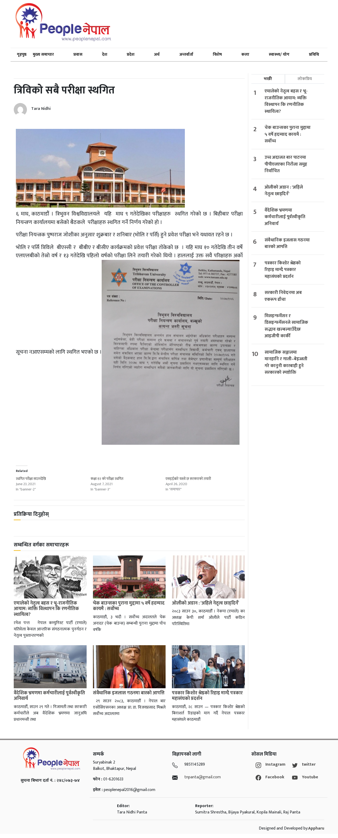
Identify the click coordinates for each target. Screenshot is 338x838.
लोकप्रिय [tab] (305, 78)
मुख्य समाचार (43, 54)
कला (245, 54)
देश (104, 54)
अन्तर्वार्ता (186, 54)
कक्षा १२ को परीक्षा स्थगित (107, 479)
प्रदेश (130, 54)
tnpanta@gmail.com (202, 777)
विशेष (217, 54)
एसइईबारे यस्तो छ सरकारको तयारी (188, 479)
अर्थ (156, 54)
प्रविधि (314, 54)
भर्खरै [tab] (268, 78)
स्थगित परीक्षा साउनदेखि (31, 479)
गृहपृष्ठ (21, 54)
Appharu (316, 828)
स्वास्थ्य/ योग (279, 54)
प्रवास (77, 54)
